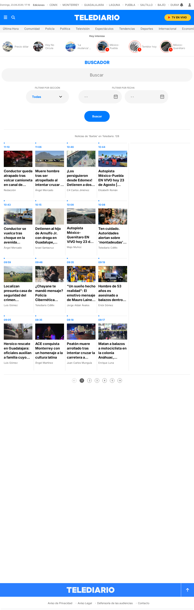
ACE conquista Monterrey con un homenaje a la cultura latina (49, 350)
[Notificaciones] (182, 5)
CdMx (53, 4)
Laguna (114, 4)
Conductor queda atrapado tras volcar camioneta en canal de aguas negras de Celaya (18, 182)
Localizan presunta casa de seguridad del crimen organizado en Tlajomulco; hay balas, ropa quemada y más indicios (18, 304)
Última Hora (11, 28)
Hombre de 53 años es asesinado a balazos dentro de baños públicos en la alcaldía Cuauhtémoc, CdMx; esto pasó (112, 304)
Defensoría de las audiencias (115, 603)
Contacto (143, 603)
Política (65, 28)
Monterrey (71, 4)
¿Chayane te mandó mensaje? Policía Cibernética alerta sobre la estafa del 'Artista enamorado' (49, 302)
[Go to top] (187, 590)
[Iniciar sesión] (189, 5)
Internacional (167, 28)
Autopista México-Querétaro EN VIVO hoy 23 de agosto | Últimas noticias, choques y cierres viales (80, 244)
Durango (177, 4)
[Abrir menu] (5, 17)
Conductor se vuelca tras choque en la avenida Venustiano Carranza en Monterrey (15, 242)
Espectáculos (104, 28)
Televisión (83, 28)
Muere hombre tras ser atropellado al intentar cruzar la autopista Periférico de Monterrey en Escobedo (49, 187)
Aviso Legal (85, 603)
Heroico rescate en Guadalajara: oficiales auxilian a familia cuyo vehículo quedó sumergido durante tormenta (17, 360)
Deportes (147, 28)
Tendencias (127, 28)
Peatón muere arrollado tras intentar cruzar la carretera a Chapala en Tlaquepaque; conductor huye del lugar (81, 360)
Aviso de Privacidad (60, 603)
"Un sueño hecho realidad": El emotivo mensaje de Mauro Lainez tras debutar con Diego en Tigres (81, 297)
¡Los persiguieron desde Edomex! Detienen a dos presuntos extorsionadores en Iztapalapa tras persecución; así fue (80, 191)
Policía (49, 28)
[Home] (97, 17)
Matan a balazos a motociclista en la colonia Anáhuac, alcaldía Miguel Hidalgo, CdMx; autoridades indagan (112, 360)
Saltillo (146, 4)
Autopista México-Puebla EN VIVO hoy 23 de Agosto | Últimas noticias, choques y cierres (112, 184)
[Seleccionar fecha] (115, 96)
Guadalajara (94, 4)
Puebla (130, 4)
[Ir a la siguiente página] (120, 380)
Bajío (162, 4)
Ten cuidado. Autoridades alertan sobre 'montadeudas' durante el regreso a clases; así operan (112, 242)
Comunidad (32, 28)
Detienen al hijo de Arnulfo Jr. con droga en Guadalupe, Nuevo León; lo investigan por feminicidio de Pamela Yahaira (48, 244)
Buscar (97, 116)
